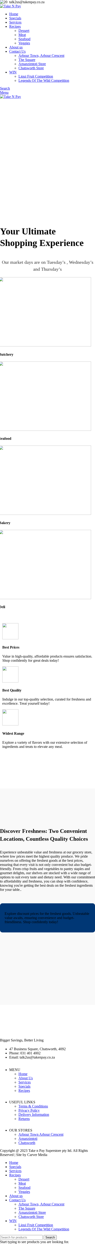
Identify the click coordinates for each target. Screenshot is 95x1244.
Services (24, 1082)
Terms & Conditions (33, 1106)
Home (22, 1074)
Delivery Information (33, 1115)
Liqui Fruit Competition (35, 76)
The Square (26, 60)
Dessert (23, 31)
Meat (22, 35)
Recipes (24, 1090)
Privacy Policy (29, 1110)
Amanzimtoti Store (32, 64)
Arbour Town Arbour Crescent (40, 1134)
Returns (24, 1119)
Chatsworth (26, 1143)
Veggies (24, 43)
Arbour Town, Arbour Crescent (41, 56)
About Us (25, 1078)
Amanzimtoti (27, 1139)
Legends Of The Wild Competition (43, 80)
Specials (24, 1086)
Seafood (24, 39)
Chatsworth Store (31, 68)
